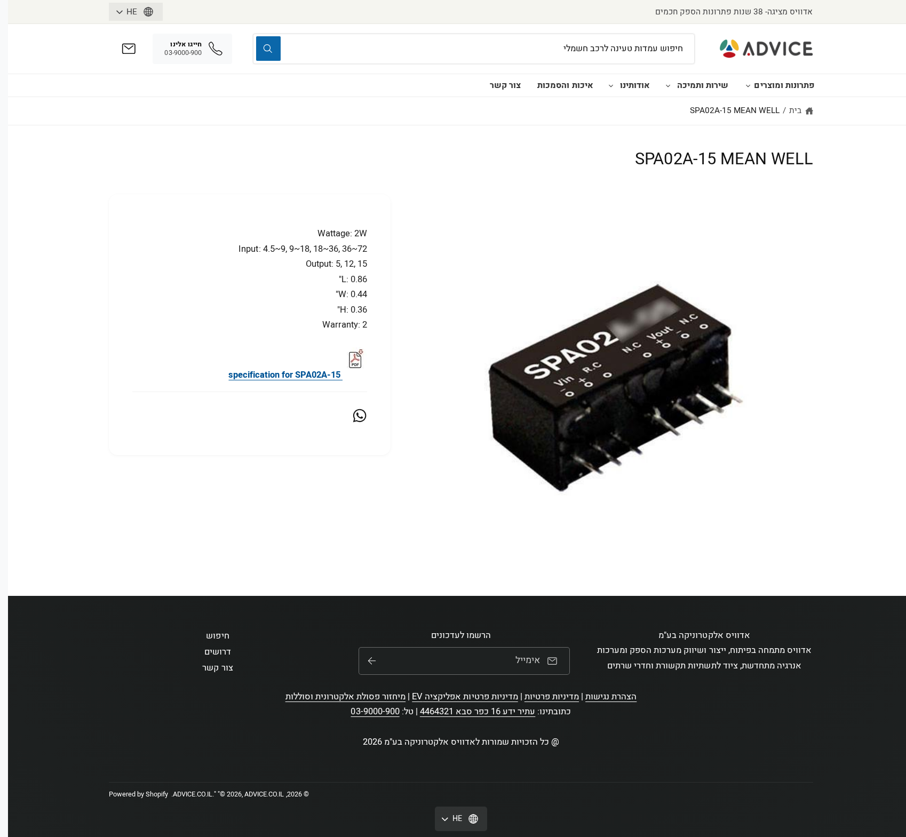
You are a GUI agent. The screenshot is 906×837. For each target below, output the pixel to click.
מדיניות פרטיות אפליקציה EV (465, 696)
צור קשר (505, 85)
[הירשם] (372, 661)
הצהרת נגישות (611, 696)
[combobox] (473, 49)
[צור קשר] (129, 49)
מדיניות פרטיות (551, 696)
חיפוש (217, 635)
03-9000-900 (375, 711)
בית (795, 110)
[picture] (355, 375)
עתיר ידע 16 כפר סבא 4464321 (478, 711)
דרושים (217, 651)
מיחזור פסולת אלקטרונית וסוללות (345, 696)
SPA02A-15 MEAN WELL (735, 110)
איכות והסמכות (565, 85)
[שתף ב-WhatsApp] (359, 415)
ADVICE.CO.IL (192, 794)
